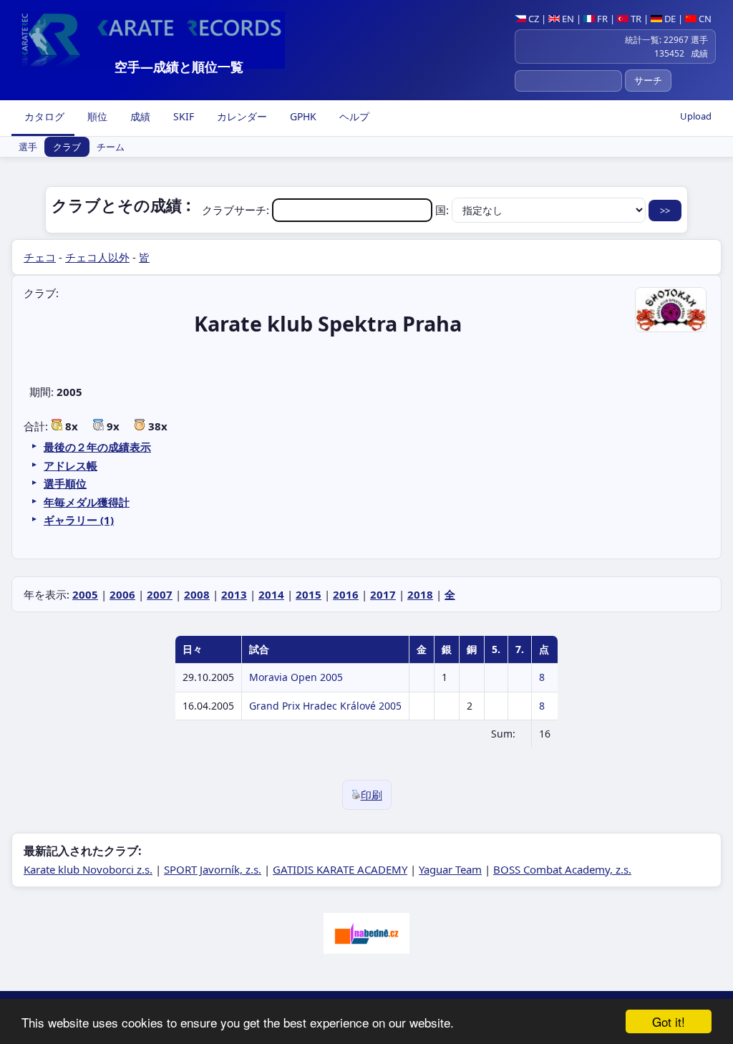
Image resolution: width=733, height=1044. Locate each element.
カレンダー (240, 116)
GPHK (301, 116)
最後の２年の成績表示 (97, 447)
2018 (420, 594)
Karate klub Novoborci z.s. (88, 869)
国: (443, 210)
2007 (160, 594)
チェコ (40, 257)
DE (669, 18)
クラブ (67, 146)
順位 (95, 116)
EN (567, 18)
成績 (138, 116)
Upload (696, 116)
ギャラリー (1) (79, 520)
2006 (122, 594)
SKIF (182, 116)
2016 (346, 594)
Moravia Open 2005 (296, 677)
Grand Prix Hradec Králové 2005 (325, 705)
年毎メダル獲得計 (87, 502)
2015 (308, 594)
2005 (85, 594)
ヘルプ (352, 116)
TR (634, 18)
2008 (197, 594)
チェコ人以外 (97, 257)
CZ (532, 18)
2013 (234, 594)
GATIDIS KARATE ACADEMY (340, 869)
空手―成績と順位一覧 (179, 66)
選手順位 (65, 483)
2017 (383, 594)
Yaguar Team (450, 869)
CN (704, 18)
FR (601, 18)
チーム (111, 146)
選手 (28, 146)
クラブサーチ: (237, 210)
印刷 (371, 795)
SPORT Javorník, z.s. (212, 869)
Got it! (668, 1021)
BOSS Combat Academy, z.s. (562, 869)
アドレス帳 (70, 465)
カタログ (42, 116)
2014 (271, 594)
